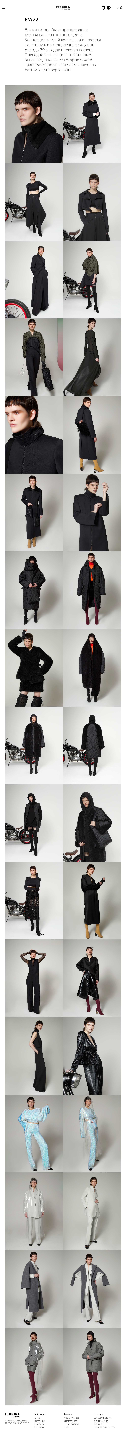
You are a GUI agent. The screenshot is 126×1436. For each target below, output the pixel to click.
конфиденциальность (104, 1428)
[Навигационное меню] (3, 8)
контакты (39, 1428)
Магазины (39, 1424)
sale (66, 1428)
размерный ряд (101, 1421)
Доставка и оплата (103, 1418)
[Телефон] (109, 9)
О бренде (40, 1414)
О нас (37, 1418)
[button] (117, 7)
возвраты (98, 1424)
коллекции (40, 1421)
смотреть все (70, 1421)
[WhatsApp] (103, 9)
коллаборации (71, 1424)
